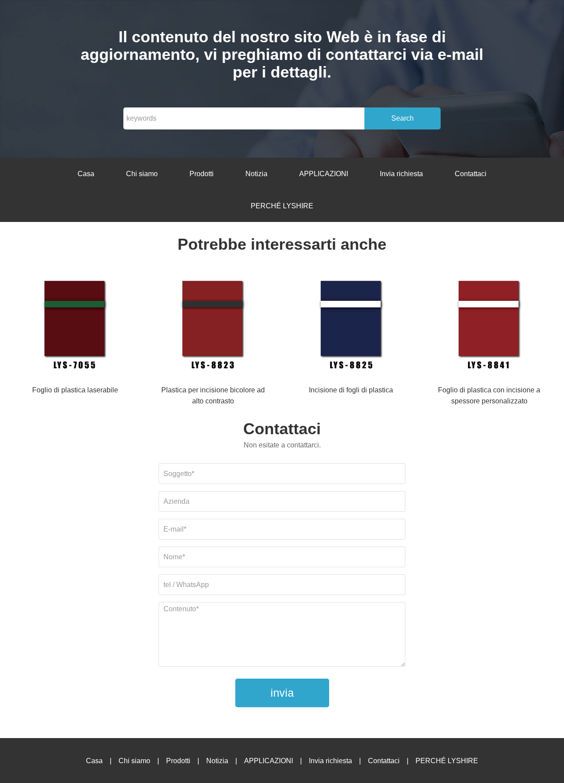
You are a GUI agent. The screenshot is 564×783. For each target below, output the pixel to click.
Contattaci (470, 173)
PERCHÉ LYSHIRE (282, 206)
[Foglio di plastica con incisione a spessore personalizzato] (489, 325)
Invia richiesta (401, 173)
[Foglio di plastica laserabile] (75, 325)
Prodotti (201, 173)
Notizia (256, 173)
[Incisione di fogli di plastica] (351, 325)
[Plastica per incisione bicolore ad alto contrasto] (213, 325)
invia (282, 693)
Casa (86, 173)
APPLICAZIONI (323, 173)
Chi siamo (142, 173)
